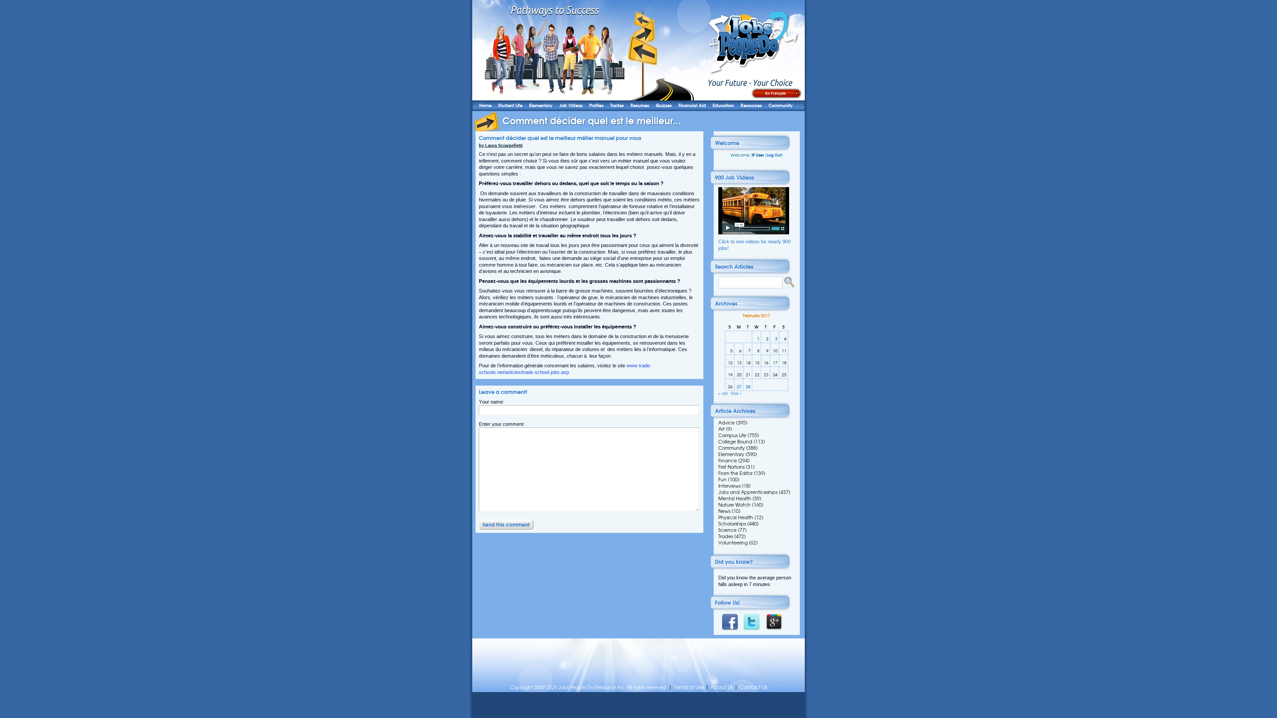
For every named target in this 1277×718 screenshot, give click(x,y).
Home (485, 105)
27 (739, 386)
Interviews (729, 486)
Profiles (596, 105)
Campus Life (732, 435)
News (724, 511)
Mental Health (734, 499)
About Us (721, 687)
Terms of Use (688, 687)
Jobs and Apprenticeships (748, 492)
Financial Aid (692, 105)
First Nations (731, 467)
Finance (727, 461)
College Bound (735, 442)
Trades (617, 105)
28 (748, 386)
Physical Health (735, 518)
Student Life (510, 105)
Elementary (541, 105)
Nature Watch (734, 505)
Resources (751, 105)
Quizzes (664, 105)
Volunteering (733, 543)
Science (727, 530)
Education (723, 105)
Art (721, 429)
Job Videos (571, 105)
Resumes (640, 105)
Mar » (736, 393)
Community (781, 105)
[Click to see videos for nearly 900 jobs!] (753, 232)
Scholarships (732, 524)
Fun (722, 480)
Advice (726, 423)
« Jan (723, 393)
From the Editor (735, 473)
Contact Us (753, 687)
